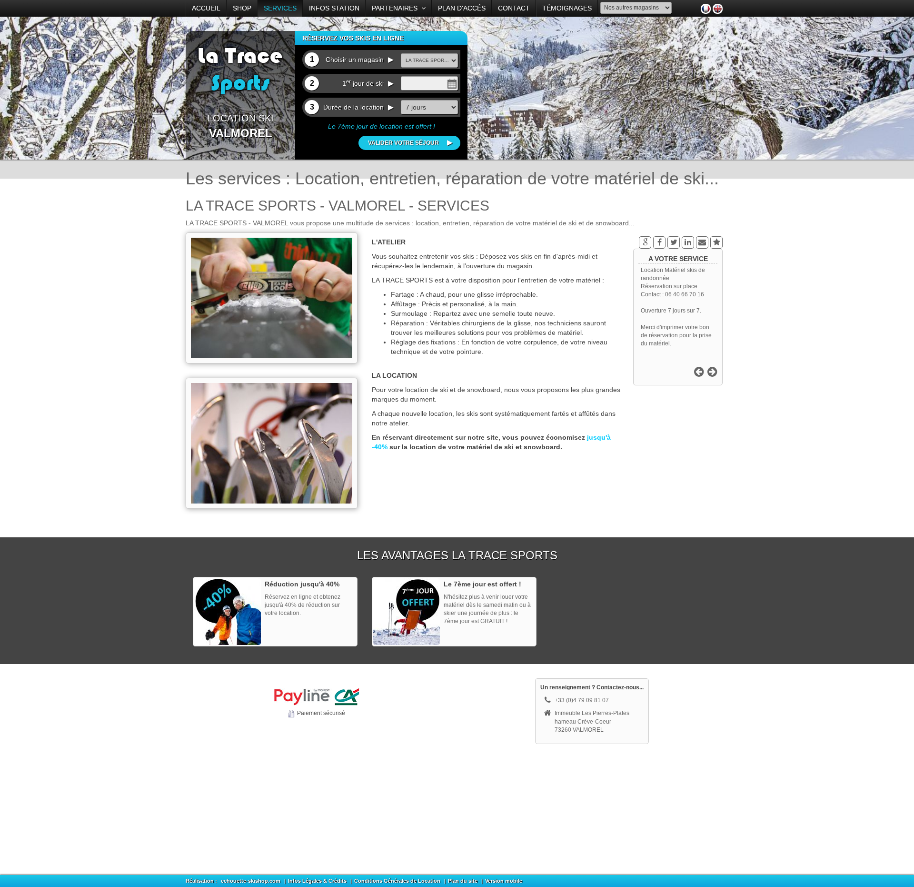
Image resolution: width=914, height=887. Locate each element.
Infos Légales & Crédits (317, 881)
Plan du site (462, 881)
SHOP (242, 8)
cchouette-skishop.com (250, 881)
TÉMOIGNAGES (567, 8)
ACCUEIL (206, 8)
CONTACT (514, 8)
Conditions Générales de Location (397, 881)
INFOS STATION (334, 8)
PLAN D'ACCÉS (462, 8)
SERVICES (280, 8)
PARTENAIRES (396, 8)
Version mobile (503, 881)
